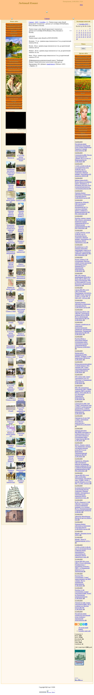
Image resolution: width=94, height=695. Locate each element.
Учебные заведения (21, 399)
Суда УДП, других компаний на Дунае (21, 158)
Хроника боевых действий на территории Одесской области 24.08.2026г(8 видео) (82, 195)
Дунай (11, 322)
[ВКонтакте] (86, 624)
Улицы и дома (20, 172)
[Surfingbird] (83, 624)
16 (77, 35)
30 (77, 39)
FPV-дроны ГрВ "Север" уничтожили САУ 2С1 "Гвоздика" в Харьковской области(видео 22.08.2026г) (83, 380)
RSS (81, 5)
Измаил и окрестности (21, 334)
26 (83, 37)
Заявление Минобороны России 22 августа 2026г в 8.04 (83, 518)
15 (90, 32)
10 (79, 32)
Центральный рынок (21, 471)
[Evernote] (81, 624)
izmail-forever (51, 64)
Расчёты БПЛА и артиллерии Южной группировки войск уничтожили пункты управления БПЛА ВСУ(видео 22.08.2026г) (82, 343)
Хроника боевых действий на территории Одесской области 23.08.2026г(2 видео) (82, 305)
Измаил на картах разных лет (10, 200)
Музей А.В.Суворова (20, 346)
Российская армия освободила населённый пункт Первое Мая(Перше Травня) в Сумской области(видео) (83, 147)
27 (85, 37)
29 (90, 37)
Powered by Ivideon (21, 129)
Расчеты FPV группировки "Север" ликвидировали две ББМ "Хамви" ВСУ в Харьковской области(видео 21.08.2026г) (83, 581)
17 (79, 35)
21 (87, 35)
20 (85, 35)
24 (79, 37)
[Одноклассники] (76, 624)
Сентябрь (42, 22)
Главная (47, 18)
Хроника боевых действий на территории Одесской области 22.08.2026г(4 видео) (82, 526)
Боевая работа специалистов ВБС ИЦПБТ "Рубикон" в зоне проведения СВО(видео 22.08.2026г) (83, 356)
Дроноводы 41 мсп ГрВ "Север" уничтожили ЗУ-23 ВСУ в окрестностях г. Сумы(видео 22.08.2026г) (83, 421)
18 (81, 35)
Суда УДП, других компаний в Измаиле (10, 334)
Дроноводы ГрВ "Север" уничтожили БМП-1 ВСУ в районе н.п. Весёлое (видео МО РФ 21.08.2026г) (83, 606)
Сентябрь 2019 (83, 24)
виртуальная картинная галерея (21, 310)
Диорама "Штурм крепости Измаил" (11, 187)
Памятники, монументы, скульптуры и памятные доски (11, 173)
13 (85, 32)
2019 (36, 22)
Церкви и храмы (21, 241)
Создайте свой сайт (84, 631)
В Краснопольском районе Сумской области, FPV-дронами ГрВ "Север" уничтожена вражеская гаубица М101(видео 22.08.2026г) (83, 368)
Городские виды (11, 300)
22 (90, 35)
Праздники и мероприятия (10, 252)
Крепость (11, 158)
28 (87, 37)
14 (87, 32)
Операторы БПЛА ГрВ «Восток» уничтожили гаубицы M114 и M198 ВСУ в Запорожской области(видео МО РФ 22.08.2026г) (82, 316)
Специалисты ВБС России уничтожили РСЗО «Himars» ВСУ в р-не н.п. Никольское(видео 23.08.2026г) (83, 158)
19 (83, 35)
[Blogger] (78, 624)
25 (81, 37)
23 (77, 37)
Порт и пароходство (10, 241)
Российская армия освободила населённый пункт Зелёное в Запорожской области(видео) (82, 617)
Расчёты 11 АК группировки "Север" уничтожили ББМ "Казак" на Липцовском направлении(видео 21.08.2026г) (83, 594)
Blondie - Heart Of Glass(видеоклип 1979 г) (82, 540)
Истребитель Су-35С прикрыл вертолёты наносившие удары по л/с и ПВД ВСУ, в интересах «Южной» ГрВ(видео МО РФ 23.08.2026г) (83, 251)
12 (83, 32)
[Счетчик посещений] (79, 665)
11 (81, 32)
